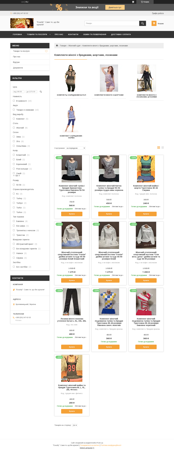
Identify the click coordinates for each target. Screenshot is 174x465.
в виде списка (162, 148)
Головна (17, 34)
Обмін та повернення (94, 34)
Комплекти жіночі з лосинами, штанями (146, 96)
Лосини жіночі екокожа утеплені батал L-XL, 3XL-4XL (71, 320)
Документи (18, 68)
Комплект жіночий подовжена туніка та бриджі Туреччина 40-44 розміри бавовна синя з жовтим (109, 322)
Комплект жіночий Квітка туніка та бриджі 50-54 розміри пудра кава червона (109, 188)
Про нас (59, 34)
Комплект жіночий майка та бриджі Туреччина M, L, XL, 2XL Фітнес (72, 387)
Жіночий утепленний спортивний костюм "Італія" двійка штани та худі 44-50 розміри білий (109, 255)
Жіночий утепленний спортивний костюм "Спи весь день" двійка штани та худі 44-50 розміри (146, 255)
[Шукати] (142, 23)
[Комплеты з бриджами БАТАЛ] (71, 78)
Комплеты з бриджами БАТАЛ (71, 95)
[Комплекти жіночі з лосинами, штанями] (147, 78)
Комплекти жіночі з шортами (108, 95)
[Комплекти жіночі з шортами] (109, 78)
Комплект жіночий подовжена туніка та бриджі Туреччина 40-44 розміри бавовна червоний (146, 322)
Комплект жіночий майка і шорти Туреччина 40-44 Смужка (146, 188)
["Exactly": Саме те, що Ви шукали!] (21, 27)
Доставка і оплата (121, 34)
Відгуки (16, 62)
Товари (63, 46)
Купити (72, 214)
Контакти (73, 34)
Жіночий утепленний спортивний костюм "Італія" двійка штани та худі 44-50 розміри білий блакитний (72, 255)
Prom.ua (100, 443)
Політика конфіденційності (111, 445)
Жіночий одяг (74, 46)
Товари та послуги (37, 34)
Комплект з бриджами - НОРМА (71, 137)
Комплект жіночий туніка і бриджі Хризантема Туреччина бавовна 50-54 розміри (72, 189)
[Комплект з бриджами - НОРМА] (71, 119)
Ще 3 (17, 176)
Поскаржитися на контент (89, 445)
